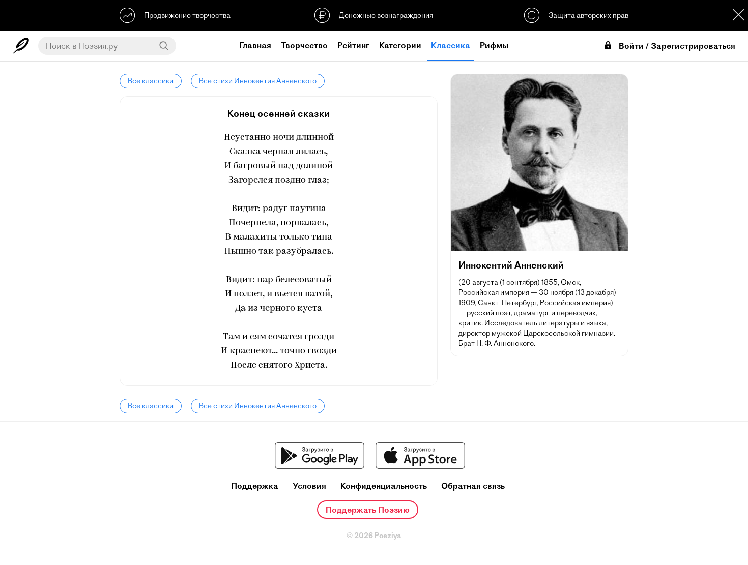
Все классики (151, 80)
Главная (255, 45)
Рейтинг (353, 45)
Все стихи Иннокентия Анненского (258, 80)
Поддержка (254, 486)
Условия (309, 486)
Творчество (304, 45)
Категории (400, 45)
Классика (450, 45)
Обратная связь (473, 486)
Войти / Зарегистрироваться (677, 46)
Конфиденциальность (383, 486)
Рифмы (494, 45)
